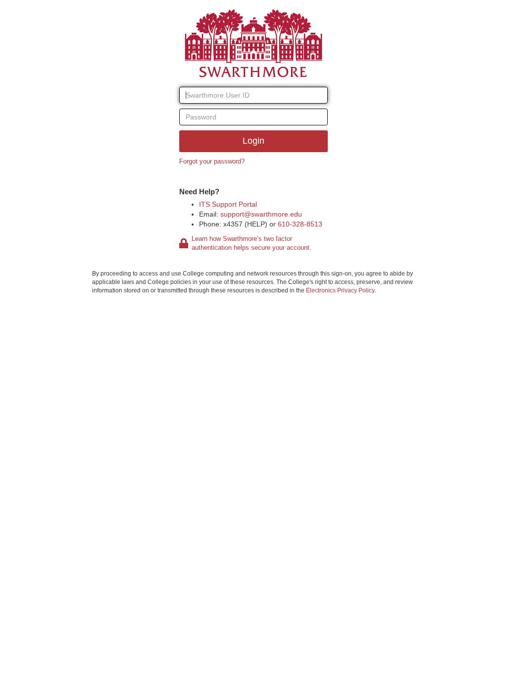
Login (253, 141)
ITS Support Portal (228, 204)
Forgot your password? (212, 161)
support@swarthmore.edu (261, 214)
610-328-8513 (300, 224)
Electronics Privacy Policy (340, 290)
